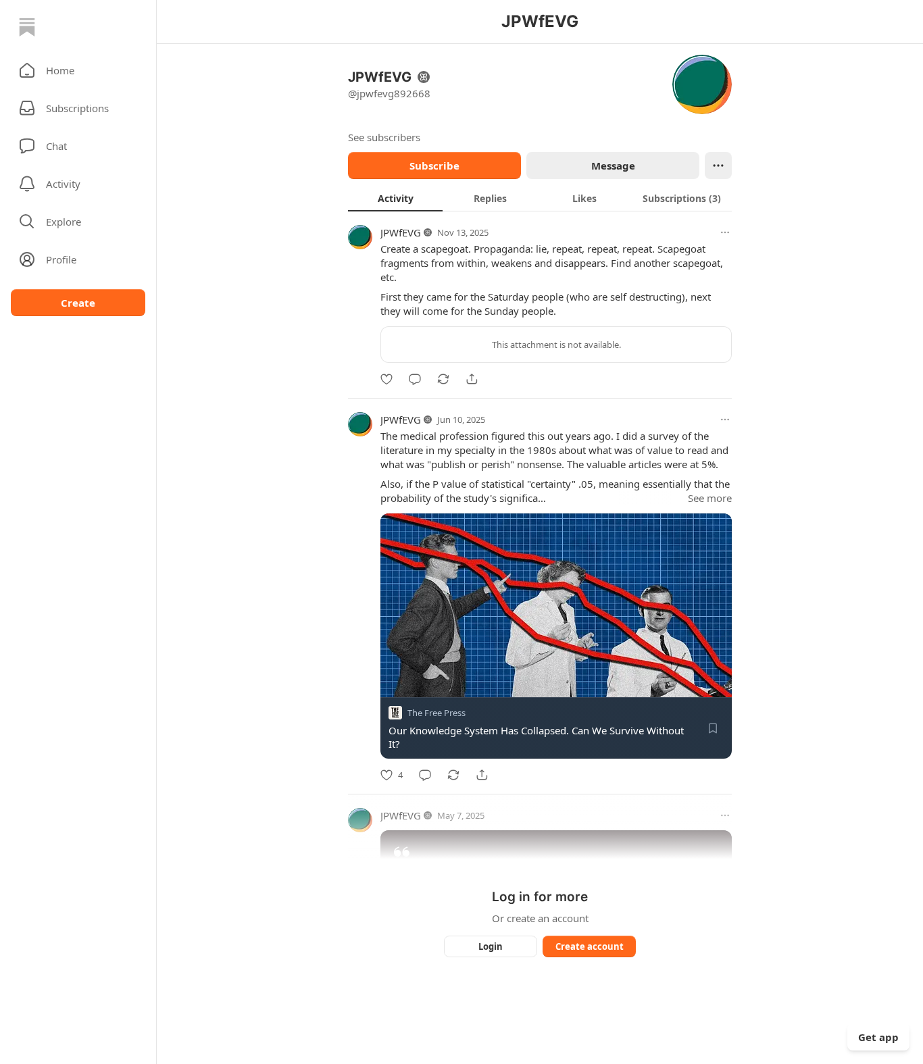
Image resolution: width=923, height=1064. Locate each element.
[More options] (725, 232)
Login (490, 946)
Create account (589, 946)
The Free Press (436, 713)
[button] (78, 70)
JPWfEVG (400, 232)
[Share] (471, 379)
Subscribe (434, 165)
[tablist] (540, 197)
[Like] (386, 379)
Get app (878, 1037)
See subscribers (384, 137)
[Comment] (414, 379)
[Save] (713, 728)
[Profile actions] (718, 165)
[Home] (27, 27)
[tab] (395, 197)
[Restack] (443, 379)
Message (613, 165)
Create (78, 302)
